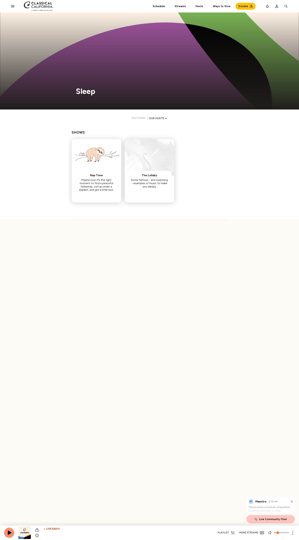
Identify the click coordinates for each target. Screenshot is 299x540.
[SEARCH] (286, 6)
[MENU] (12, 6)
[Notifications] (267, 6)
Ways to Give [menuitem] (221, 6)
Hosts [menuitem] (199, 6)
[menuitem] (180, 6)
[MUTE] (270, 533)
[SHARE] (37, 530)
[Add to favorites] (37, 535)
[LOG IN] (276, 6)
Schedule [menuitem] (159, 6)
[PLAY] (9, 533)
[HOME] (39, 6)
